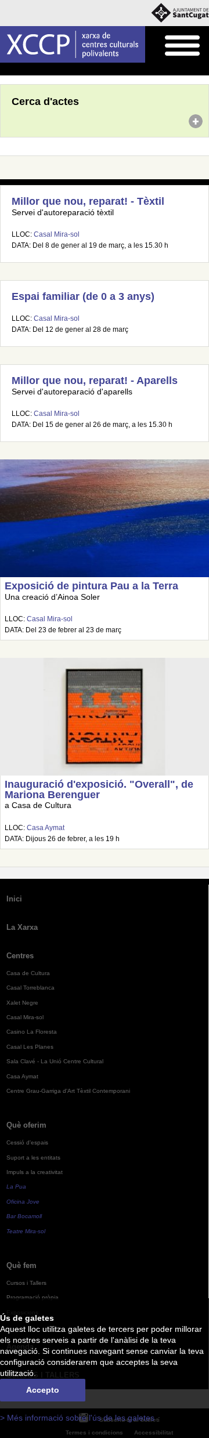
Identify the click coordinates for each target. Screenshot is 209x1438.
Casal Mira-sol (57, 234)
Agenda (31, 70)
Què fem (21, 1265)
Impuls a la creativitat (34, 1172)
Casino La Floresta (31, 1031)
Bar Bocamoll (24, 1216)
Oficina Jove (22, 1201)
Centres (20, 955)
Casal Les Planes (29, 1047)
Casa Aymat (45, 828)
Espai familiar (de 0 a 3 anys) (83, 296)
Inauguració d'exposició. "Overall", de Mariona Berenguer (99, 789)
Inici (6, 70)
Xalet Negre (22, 1002)
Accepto (42, 1390)
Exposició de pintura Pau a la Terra (91, 586)
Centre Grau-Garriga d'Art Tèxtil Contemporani (68, 1091)
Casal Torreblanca (30, 987)
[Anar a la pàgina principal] (72, 44)
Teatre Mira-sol (25, 1231)
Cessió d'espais (27, 1142)
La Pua (16, 1186)
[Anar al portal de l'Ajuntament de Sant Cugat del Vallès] (180, 13)
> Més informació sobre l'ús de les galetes (77, 1418)
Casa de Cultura (28, 973)
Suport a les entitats (33, 1157)
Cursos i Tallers (26, 1283)
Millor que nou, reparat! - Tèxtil (88, 201)
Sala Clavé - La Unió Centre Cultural (54, 1061)
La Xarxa (22, 927)
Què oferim (26, 1125)
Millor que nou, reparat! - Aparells (95, 380)
